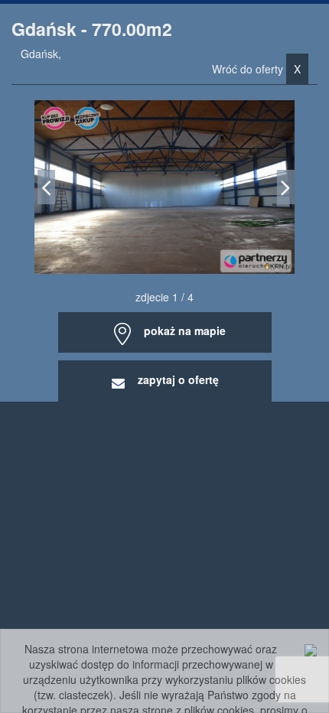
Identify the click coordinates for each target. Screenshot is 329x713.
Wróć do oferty (256, 69)
